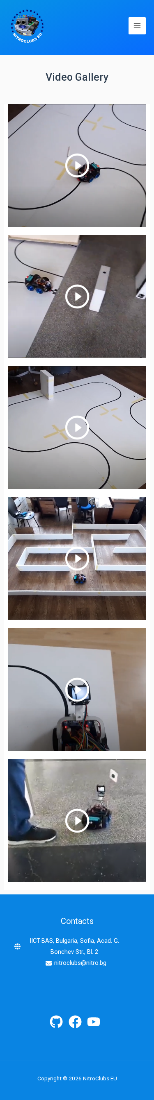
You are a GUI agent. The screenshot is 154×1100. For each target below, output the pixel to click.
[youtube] (95, 1021)
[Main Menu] (137, 25)
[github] (58, 1021)
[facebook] (77, 1021)
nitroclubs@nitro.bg (80, 962)
